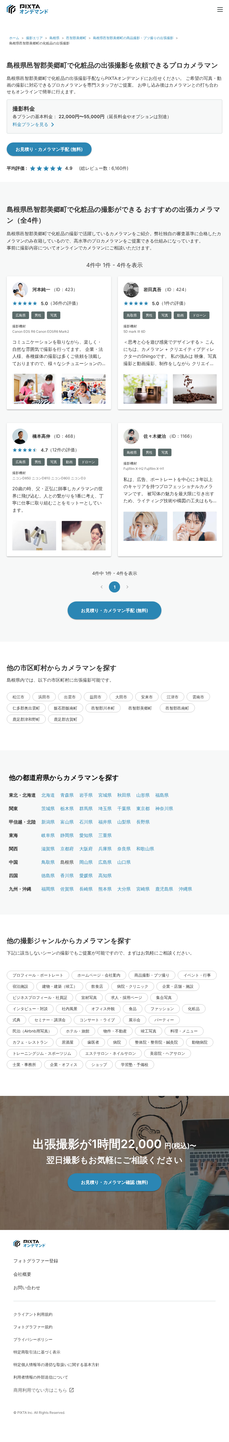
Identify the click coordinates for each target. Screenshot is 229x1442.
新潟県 (48, 822)
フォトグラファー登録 (35, 1260)
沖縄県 (185, 889)
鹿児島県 (164, 889)
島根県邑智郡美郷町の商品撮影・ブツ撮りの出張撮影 (133, 38)
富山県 (67, 822)
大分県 (124, 889)
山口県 (124, 862)
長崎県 (86, 889)
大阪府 (86, 848)
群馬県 (86, 808)
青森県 (67, 795)
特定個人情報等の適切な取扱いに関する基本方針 (56, 1364)
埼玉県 (105, 808)
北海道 (48, 795)
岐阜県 (48, 835)
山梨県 (124, 822)
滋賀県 (48, 848)
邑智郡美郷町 (76, 38)
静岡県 (67, 835)
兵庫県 (105, 848)
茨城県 (48, 808)
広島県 (105, 862)
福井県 (105, 822)
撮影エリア (34, 38)
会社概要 (22, 1274)
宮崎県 (143, 889)
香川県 (67, 875)
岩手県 (86, 795)
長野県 (143, 822)
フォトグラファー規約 (33, 1326)
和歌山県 (145, 848)
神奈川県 (164, 808)
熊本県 (105, 889)
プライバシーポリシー (33, 1339)
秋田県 (124, 795)
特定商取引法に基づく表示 (36, 1352)
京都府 (67, 848)
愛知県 (86, 835)
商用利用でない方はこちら (40, 1390)
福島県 (162, 795)
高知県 (105, 875)
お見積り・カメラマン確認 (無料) (114, 1182)
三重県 (105, 835)
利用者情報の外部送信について (40, 1377)
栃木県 (67, 808)
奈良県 (124, 848)
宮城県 (105, 795)
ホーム (14, 38)
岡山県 (86, 862)
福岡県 (48, 889)
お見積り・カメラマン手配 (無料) (49, 149)
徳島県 (48, 875)
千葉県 (124, 808)
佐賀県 (67, 889)
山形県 (143, 795)
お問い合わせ (26, 1287)
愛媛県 (86, 875)
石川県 (86, 822)
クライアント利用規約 (33, 1314)
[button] (18, 696)
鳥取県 (48, 862)
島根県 (54, 38)
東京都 (143, 808)
